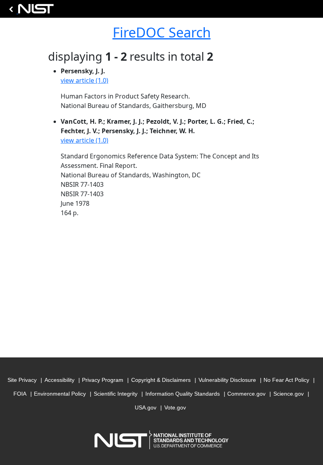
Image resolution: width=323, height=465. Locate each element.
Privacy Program (102, 380)
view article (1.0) (84, 80)
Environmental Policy (60, 394)
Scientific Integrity (115, 394)
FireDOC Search (162, 32)
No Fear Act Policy (286, 380)
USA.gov (145, 407)
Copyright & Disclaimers (161, 380)
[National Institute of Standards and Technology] (30, 11)
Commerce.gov (246, 394)
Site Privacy (22, 380)
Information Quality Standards (182, 394)
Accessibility (59, 380)
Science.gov (288, 394)
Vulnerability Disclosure (227, 380)
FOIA (19, 394)
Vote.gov (175, 407)
